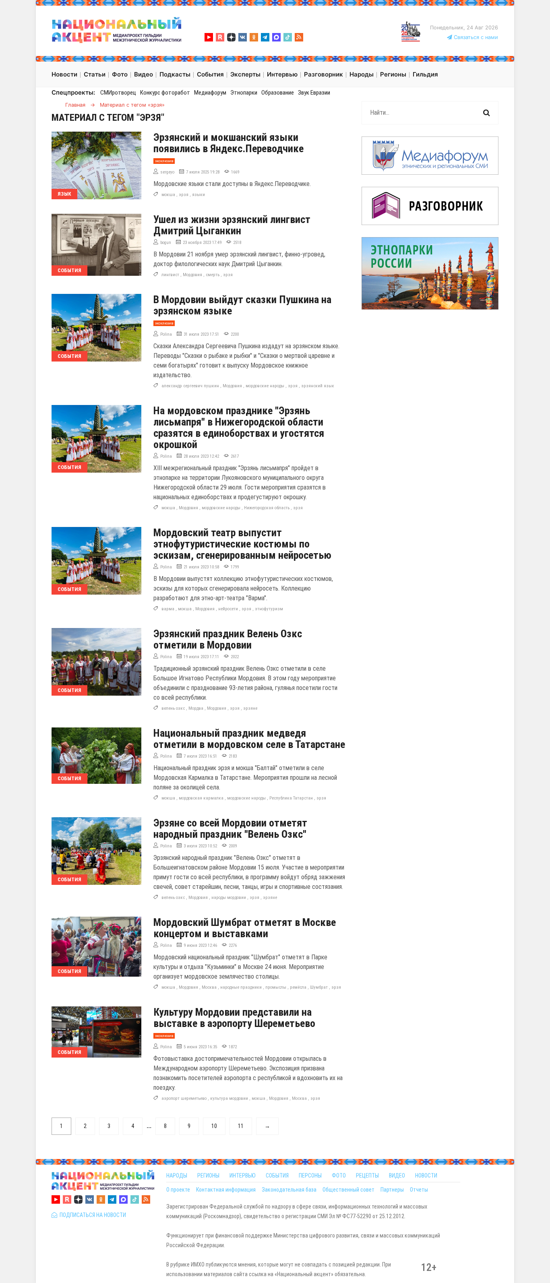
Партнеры (392, 1189)
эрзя (183, 194)
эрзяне (250, 708)
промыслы (275, 987)
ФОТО (339, 1175)
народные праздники (241, 987)
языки (198, 194)
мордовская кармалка (201, 798)
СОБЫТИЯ (277, 1175)
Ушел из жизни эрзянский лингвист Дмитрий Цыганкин (231, 225)
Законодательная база (289, 1189)
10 (214, 1126)
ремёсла (298, 987)
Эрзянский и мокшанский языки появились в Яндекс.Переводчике (228, 143)
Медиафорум (210, 92)
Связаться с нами (475, 37)
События (69, 270)
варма (167, 609)
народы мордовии (228, 897)
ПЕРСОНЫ (310, 1175)
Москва (209, 987)
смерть (212, 274)
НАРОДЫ (176, 1175)
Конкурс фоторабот (165, 92)
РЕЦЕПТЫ (367, 1175)
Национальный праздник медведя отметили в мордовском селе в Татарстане (249, 738)
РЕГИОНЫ (208, 1175)
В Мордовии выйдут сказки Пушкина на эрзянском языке (242, 305)
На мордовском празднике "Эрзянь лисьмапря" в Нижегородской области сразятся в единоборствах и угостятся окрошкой (238, 427)
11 (241, 1126)
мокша (168, 194)
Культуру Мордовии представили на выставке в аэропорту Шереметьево (234, 1017)
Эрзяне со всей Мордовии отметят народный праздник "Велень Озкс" (230, 828)
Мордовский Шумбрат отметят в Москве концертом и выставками (244, 928)
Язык (64, 194)
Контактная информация (226, 1189)
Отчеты (419, 1189)
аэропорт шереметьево (184, 1098)
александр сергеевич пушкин (190, 385)
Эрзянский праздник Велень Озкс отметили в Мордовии (227, 639)
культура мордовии (229, 1098)
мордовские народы (265, 385)
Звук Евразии (314, 92)
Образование (277, 92)
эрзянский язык (317, 385)
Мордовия (192, 274)
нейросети (228, 609)
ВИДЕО (397, 1175)
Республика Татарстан (291, 798)
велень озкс (173, 708)
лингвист (170, 274)
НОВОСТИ (426, 1175)
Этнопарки (243, 92)
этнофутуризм (269, 609)
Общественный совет (348, 1189)
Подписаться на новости (91, 1215)
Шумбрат (319, 987)
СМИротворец (118, 92)
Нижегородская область (266, 507)
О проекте (178, 1189)
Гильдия (425, 74)
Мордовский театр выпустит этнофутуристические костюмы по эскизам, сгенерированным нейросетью (242, 544)
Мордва (195, 708)
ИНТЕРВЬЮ (243, 1175)
